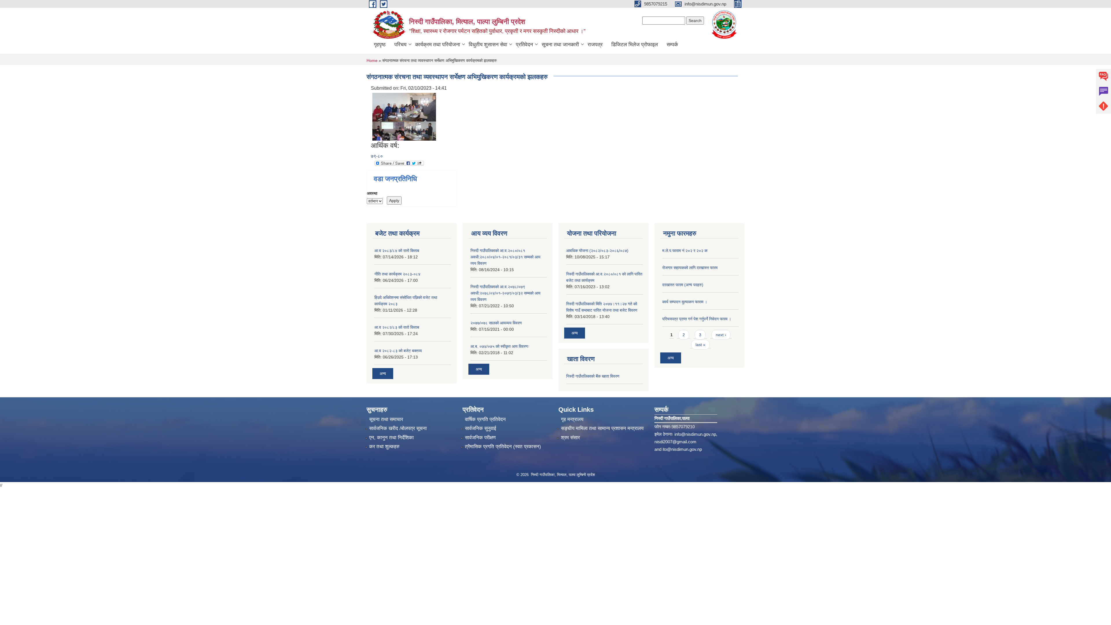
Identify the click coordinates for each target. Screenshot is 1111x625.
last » (700, 344)
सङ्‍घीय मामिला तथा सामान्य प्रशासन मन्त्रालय (602, 428)
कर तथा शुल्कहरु (384, 446)
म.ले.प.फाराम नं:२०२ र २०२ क (684, 250)
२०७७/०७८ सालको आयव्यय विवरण (496, 323)
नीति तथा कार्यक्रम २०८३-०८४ (397, 274)
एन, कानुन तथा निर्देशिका (391, 437)
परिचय (400, 44)
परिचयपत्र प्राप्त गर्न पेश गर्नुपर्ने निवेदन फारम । (696, 319)
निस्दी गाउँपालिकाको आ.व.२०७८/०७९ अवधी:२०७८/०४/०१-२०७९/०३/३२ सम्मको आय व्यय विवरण (505, 293)
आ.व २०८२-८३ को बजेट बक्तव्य (398, 350)
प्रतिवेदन (524, 44)
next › (721, 334)
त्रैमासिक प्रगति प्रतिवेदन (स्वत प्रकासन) (503, 446)
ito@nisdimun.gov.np (682, 449)
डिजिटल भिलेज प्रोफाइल (634, 44)
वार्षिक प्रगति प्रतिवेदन (485, 419)
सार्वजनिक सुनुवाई (480, 428)
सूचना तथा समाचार (386, 419)
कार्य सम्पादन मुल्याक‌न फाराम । (684, 301)
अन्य (383, 373)
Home (372, 60)
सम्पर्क (672, 44)
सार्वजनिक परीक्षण (480, 437)
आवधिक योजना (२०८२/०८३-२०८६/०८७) (597, 250)
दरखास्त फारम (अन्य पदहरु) (682, 284)
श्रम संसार (570, 437)
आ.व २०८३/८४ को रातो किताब (396, 250)
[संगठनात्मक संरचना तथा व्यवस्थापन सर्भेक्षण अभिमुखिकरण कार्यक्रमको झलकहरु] (404, 116)
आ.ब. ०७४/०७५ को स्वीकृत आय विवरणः (499, 346)
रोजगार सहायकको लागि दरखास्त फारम (690, 267)
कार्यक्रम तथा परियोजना (437, 44)
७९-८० (377, 156)
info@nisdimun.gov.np (695, 434)
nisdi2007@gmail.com (675, 441)
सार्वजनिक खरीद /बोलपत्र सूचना (398, 428)
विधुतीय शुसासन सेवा (488, 44)
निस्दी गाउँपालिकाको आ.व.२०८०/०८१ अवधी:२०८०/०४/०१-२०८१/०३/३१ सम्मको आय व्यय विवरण (505, 257)
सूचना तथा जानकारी (560, 44)
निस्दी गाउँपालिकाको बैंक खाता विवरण (592, 376)
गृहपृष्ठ (380, 44)
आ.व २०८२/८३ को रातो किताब (396, 327)
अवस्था (372, 193)
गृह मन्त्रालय (572, 419)
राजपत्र (595, 44)
